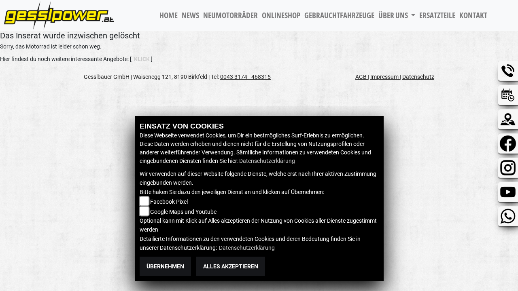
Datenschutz (418, 77)
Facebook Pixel (169, 201)
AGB (361, 77)
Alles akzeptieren (230, 266)
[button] (396, 15)
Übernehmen (165, 266)
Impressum (385, 77)
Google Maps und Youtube (183, 212)
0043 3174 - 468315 (245, 77)
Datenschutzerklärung (267, 161)
